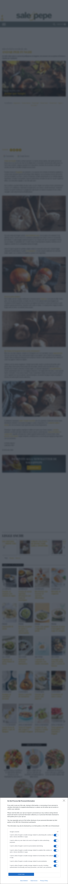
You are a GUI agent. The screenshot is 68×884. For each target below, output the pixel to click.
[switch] (56, 835)
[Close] (64, 801)
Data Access (34, 880)
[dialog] (34, 841)
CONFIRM (21, 874)
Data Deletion (24, 880)
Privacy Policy (44, 880)
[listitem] (34, 832)
